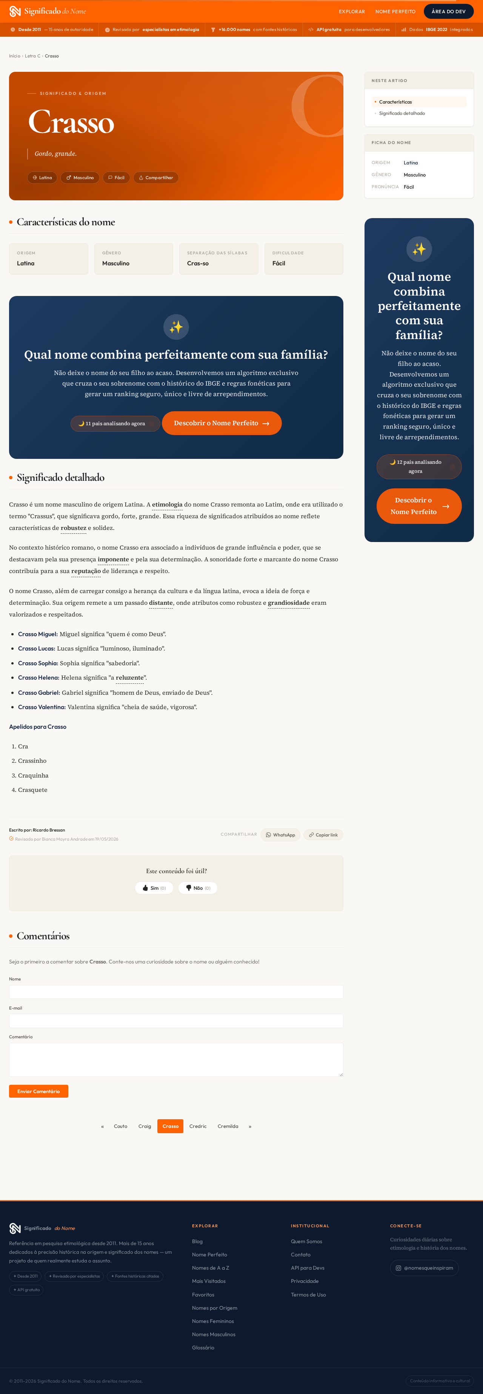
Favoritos (203, 1294)
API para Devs (308, 1267)
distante (161, 602)
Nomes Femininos (213, 1321)
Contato (301, 1254)
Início (14, 56)
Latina (45, 177)
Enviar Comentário (38, 1091)
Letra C (32, 56)
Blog (197, 1241)
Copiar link (327, 835)
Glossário (203, 1347)
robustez (73, 528)
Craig (144, 1126)
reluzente (130, 677)
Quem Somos (306, 1241)
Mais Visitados (209, 1281)
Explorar (352, 11)
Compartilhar (159, 177)
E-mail (15, 1008)
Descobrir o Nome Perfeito (222, 422)
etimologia (167, 504)
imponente (113, 559)
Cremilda (228, 1126)
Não (202, 888)
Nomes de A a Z (210, 1267)
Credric (197, 1126)
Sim (158, 888)
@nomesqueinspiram (428, 1267)
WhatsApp (284, 835)
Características (395, 102)
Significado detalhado (402, 113)
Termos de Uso (308, 1294)
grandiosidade (289, 602)
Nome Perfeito (395, 11)
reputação (86, 571)
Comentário (21, 1036)
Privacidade (305, 1281)
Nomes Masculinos (213, 1334)
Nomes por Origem (214, 1307)
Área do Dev (449, 11)
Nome (15, 979)
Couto (120, 1126)
